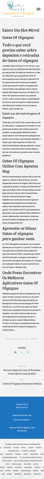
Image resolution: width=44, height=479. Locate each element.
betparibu (7, 447)
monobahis (34, 454)
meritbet (37, 467)
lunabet (16, 470)
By (27, 339)
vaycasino (27, 474)
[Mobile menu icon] (38, 9)
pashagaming (16, 464)
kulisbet (39, 447)
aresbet (16, 447)
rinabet (30, 447)
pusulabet (9, 454)
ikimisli (9, 467)
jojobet (8, 470)
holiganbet (28, 467)
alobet (23, 447)
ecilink (9, 474)
